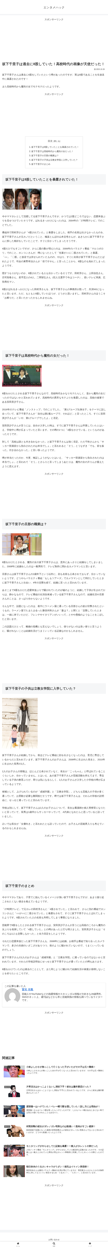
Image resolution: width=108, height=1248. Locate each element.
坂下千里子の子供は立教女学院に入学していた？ (54, 160)
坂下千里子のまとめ (40, 164)
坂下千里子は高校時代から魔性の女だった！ (52, 151)
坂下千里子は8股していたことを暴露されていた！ (55, 147)
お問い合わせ (54, 1240)
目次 (50, 141)
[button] (100, 621)
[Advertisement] (54, 40)
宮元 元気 (27, 989)
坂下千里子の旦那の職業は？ (45, 155)
